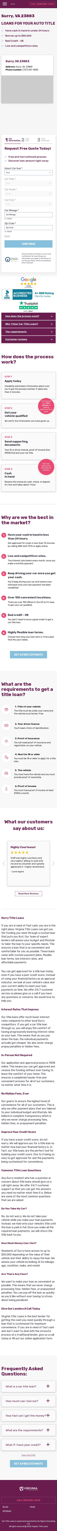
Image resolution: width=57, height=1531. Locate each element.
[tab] (28, 1386)
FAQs (32, 1507)
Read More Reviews (28, 893)
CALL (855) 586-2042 (42, 4)
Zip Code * (10, 227)
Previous (3, 863)
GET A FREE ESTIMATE (28, 654)
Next (53, 863)
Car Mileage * (12, 214)
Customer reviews (16, 339)
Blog (5, 1507)
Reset (7, 236)
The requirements (16, 331)
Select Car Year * (14, 168)
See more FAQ (28, 1455)
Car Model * (11, 189)
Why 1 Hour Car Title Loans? (21, 324)
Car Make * (10, 179)
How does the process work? (22, 316)
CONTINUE (28, 243)
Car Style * (10, 200)
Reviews (7, 1511)
